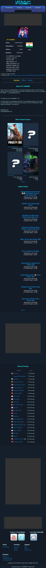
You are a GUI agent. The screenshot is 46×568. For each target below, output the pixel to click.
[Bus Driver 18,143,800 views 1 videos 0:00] (31, 123)
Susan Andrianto (18, 387)
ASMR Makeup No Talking (20, 424)
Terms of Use (28, 550)
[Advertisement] (23, 20)
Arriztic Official (17, 430)
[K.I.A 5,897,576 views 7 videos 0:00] (31, 152)
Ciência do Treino (18, 381)
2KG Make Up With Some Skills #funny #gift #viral (30, 216)
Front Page (6, 547)
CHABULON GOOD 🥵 (19, 439)
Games (30, 80)
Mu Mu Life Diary (18, 441)
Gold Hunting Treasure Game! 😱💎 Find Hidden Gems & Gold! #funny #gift (30, 193)
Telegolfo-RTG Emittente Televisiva (22, 376)
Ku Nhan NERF (17, 393)
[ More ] (23, 181)
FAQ (26, 547)
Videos (24, 80)
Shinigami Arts (17, 410)
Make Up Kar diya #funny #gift (30, 239)
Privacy (26, 548)
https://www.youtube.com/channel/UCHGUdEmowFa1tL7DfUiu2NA (28, 75)
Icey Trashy (16, 396)
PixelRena (16, 433)
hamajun (15, 407)
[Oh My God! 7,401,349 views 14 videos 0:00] (15, 152)
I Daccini (15, 379)
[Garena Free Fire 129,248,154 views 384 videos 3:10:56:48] (15, 123)
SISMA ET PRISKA (18, 390)
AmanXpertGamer (18, 419)
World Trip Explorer (18, 421)
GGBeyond (6, 557)
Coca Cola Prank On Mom (30, 251)
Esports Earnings (7, 558)
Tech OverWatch (17, 427)
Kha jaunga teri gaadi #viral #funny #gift (30, 264)
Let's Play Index (7, 560)
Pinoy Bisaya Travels (19, 384)
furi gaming (16, 399)
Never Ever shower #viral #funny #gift (30, 299)
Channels (16, 547)
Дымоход (16, 416)
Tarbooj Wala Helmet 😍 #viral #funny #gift (30, 276)
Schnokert (16, 401)
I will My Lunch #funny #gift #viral (30, 204)
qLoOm (15, 413)
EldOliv (15, 436)
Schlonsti (15, 373)
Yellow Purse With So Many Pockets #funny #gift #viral (30, 228)
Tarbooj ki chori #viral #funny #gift (30, 287)
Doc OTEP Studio (18, 404)
